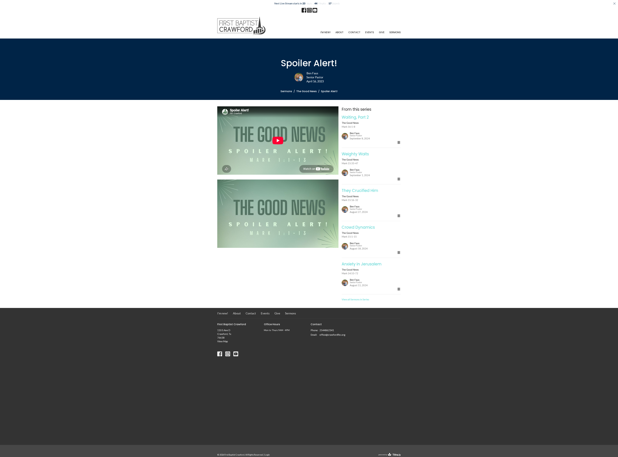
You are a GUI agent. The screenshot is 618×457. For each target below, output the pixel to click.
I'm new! (325, 32)
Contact (354, 32)
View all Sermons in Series (355, 299)
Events (369, 32)
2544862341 (326, 330)
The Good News (306, 91)
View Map (222, 341)
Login (267, 454)
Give (381, 32)
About (339, 32)
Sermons (395, 32)
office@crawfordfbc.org (332, 334)
